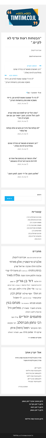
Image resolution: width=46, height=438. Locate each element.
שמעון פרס (28, 332)
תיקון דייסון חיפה (37, 407)
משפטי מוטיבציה (36, 225)
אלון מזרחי (15, 262)
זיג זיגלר (37, 293)
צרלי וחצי (14, 317)
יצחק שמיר (36, 297)
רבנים (39, 239)
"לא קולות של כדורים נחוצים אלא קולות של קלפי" (23, 129)
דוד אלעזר (37, 281)
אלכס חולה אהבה (33, 266)
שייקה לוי (37, 332)
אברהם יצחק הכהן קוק (34, 257)
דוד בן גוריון (24, 280)
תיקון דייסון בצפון (36, 410)
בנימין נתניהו (34, 270)
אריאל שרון (19, 266)
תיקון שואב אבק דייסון (34, 379)
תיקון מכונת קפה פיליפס (33, 371)
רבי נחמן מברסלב (29, 322)
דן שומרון (18, 285)
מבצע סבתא (35, 303)
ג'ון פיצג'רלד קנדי (13, 270)
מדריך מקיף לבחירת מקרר (32, 360)
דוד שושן (12, 281)
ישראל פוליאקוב (27, 298)
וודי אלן (30, 288)
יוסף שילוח (27, 293)
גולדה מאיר (13, 275)
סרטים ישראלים (36, 233)
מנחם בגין (13, 302)
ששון (21, 332)
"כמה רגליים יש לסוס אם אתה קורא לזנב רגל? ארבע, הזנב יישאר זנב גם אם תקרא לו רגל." (23, 115)
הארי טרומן (11, 285)
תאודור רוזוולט (13, 332)
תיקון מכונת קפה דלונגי (34, 376)
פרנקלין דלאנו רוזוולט (33, 312)
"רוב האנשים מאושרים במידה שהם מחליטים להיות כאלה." (23, 144)
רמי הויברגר (35, 328)
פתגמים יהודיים (36, 236)
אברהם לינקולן (33, 56)
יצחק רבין (15, 293)
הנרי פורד (38, 289)
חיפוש (39, 195)
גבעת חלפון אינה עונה (31, 275)
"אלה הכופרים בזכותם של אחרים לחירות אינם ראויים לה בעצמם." (23, 159)
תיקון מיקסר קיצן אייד (34, 381)
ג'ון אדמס (24, 271)
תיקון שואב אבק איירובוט (33, 373)
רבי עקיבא (12, 323)
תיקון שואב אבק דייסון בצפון (32, 401)
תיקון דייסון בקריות (36, 404)
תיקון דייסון (38, 368)
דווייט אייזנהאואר (36, 285)
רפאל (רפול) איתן (19, 328)
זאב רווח (12, 288)
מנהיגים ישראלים (35, 217)
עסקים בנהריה (23, 387)
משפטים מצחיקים (35, 228)
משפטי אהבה (37, 222)
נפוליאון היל (14, 308)
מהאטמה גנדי (25, 303)
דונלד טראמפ (26, 285)
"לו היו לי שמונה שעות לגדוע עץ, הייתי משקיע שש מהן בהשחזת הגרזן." (23, 98)
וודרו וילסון (21, 288)
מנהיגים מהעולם (36, 220)
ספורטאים (38, 231)
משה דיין (25, 308)
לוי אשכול (17, 297)
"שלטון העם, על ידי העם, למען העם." (23, 173)
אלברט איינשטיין (32, 262)
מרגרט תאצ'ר (35, 308)
